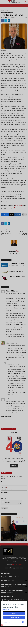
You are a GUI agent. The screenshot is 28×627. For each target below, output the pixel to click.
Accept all (14, 613)
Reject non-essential (14, 617)
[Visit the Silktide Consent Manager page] (23, 622)
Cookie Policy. (6, 609)
